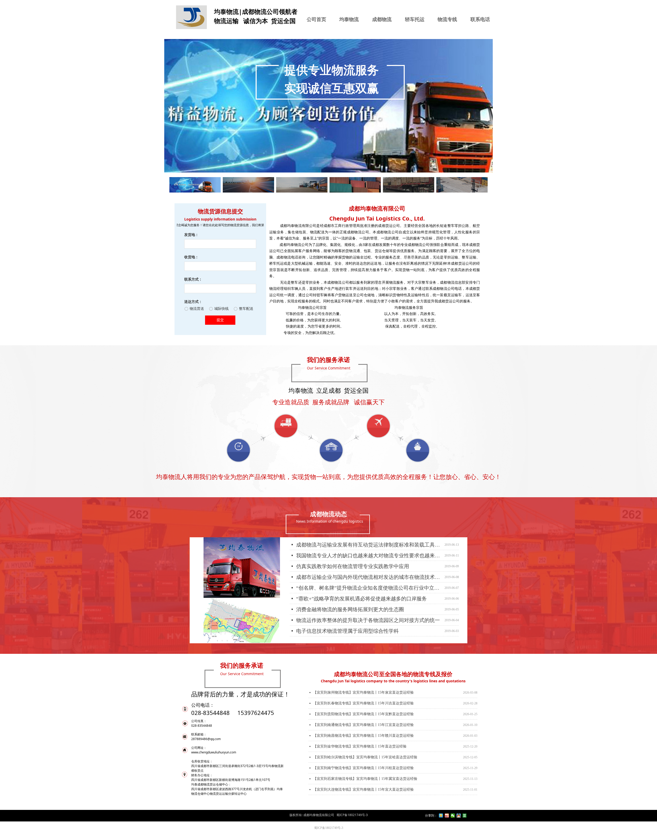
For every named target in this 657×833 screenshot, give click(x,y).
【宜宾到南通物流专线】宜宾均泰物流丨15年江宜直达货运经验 (363, 715)
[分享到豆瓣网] (464, 815)
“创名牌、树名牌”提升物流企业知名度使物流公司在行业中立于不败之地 (369, 578)
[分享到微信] (453, 815)
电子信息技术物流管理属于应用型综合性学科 (347, 621)
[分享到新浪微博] (447, 815)
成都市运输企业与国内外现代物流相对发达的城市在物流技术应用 (369, 567)
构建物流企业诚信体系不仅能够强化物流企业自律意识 (357, 632)
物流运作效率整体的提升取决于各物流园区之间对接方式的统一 (368, 610)
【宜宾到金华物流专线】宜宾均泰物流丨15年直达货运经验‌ (360, 736)
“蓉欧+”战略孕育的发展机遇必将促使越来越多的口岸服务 (361, 588)
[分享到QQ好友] (459, 815)
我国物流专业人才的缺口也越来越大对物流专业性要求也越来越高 (369, 545)
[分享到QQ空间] (441, 815)
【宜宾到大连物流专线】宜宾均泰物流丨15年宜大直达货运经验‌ (363, 779)
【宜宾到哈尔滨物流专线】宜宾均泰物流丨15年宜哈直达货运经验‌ (365, 747)
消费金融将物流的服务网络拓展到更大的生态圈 (350, 599)
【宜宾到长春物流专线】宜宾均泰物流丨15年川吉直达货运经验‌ (363, 693)
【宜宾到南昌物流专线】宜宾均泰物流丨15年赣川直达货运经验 (363, 725)
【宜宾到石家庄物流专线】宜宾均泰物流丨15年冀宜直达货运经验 (365, 769)
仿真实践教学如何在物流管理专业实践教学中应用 (352, 556)
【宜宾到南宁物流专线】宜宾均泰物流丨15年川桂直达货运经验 (363, 758)
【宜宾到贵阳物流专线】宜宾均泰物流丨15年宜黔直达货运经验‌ (363, 704)
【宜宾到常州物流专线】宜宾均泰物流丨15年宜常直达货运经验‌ (363, 790)
